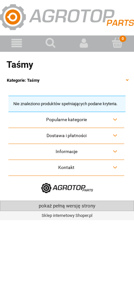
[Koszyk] (117, 42)
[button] (17, 43)
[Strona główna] (67, 16)
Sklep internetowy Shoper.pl (67, 215)
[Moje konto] (83, 43)
